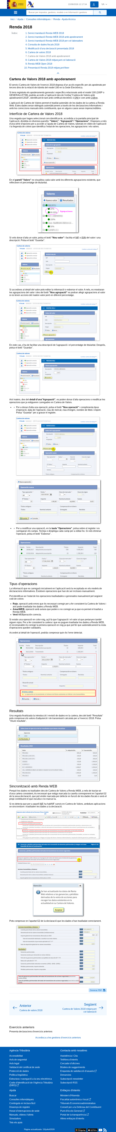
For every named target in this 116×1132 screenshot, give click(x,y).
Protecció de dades (19, 1071)
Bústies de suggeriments (72, 1067)
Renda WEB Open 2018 (40, 64)
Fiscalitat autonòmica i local (74, 1099)
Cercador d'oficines (70, 1063)
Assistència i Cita (69, 1056)
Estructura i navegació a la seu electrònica (30, 1079)
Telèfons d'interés (69, 1059)
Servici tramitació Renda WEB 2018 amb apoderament (55, 37)
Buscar (12, 1095)
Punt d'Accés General (71, 1111)
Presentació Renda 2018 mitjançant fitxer (48, 68)
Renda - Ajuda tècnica (64, 19)
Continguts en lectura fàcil (22, 1103)
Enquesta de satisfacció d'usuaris (77, 1071)
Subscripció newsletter (71, 1079)
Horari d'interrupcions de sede (24, 1111)
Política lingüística (18, 1075)
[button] (104, 4)
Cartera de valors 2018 (39, 52)
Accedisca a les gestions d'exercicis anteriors (58, 1037)
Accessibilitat (16, 1056)
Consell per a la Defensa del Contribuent (80, 1107)
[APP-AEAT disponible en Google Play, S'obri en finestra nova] (80, 1130)
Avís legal (14, 1063)
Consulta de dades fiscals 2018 (43, 44)
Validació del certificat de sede (24, 1067)
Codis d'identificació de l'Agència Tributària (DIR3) (31, 1084)
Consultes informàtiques (38, 19)
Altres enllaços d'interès (72, 1118)
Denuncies (65, 1075)
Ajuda (20, 19)
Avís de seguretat (18, 1059)
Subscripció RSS (69, 1082)
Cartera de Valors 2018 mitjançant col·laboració (52, 60)
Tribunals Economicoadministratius (77, 1103)
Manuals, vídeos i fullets (21, 1114)
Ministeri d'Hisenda (70, 1095)
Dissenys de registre (19, 1107)
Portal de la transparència (73, 1114)
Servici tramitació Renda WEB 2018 (46, 33)
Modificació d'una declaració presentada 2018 (51, 48)
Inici (12, 19)
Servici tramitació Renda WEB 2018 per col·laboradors (55, 41)
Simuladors (15, 1118)
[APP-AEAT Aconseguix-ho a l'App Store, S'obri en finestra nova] (92, 1130)
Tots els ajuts (15, 1122)
